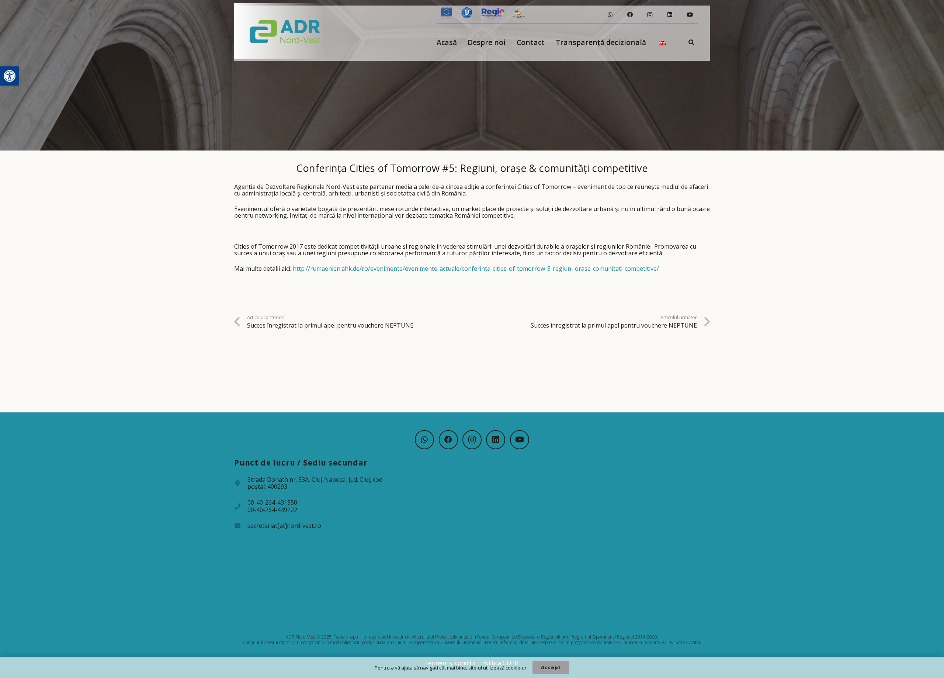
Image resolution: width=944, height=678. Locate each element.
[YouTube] (689, 14)
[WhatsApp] (609, 14)
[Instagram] (649, 14)
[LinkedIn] (669, 14)
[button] (9, 76)
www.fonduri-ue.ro (471, 648)
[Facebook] (629, 14)
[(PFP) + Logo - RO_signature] (285, 31)
